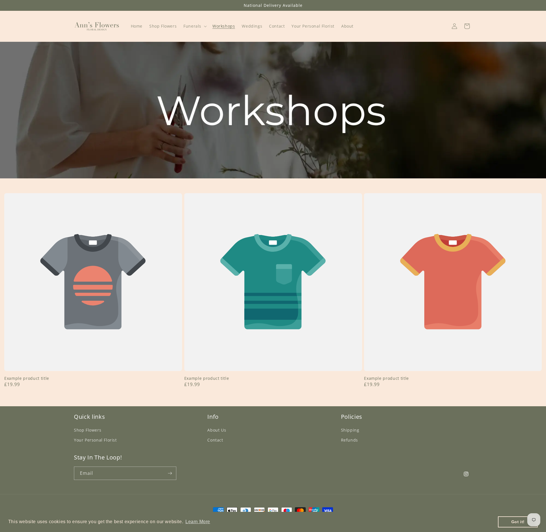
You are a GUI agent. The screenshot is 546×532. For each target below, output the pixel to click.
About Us (216, 430)
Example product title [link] (26, 378)
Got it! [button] (518, 521)
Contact (215, 440)
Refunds (349, 440)
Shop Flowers (87, 430)
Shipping (350, 430)
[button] (194, 26)
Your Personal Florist (95, 440)
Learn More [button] (197, 521)
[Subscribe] (170, 473)
